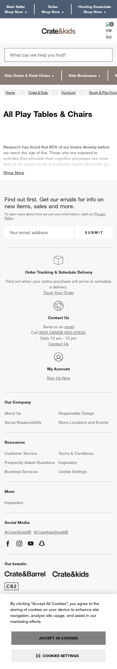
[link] (21, 31)
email (69, 326)
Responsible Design (76, 413)
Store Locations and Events (83, 422)
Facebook (8, 543)
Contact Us (58, 317)
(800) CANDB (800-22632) (62, 332)
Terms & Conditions (75, 453)
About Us (13, 413)
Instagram (19, 543)
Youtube (30, 543)
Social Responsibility (23, 422)
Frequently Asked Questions (30, 462)
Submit (94, 232)
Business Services (21, 471)
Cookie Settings (72, 471)
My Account (58, 368)
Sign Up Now (58, 378)
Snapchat (42, 543)
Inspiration (67, 462)
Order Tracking (39, 272)
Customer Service (21, 453)
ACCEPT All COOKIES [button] (58, 638)
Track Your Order (58, 292)
